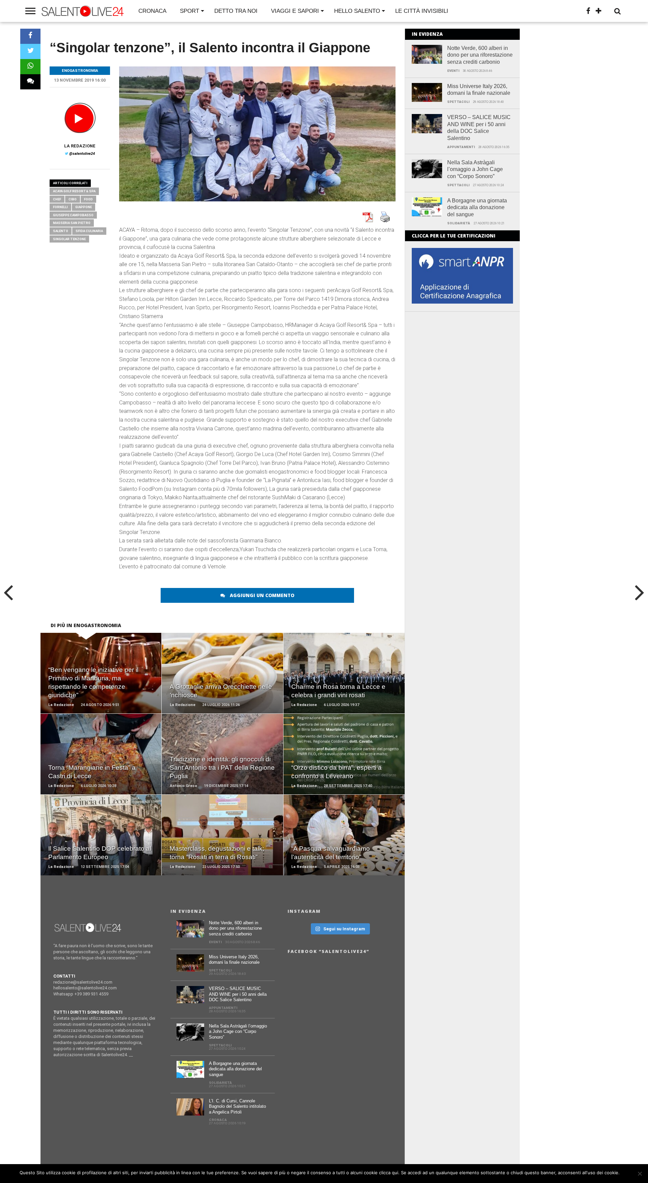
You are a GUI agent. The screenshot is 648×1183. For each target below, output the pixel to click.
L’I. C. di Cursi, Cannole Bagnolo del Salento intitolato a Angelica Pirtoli (237, 1106)
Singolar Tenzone (69, 239)
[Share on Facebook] (30, 36)
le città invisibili (421, 11)
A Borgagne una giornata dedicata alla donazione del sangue (477, 208)
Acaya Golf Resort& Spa (74, 191)
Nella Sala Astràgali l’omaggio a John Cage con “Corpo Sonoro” (475, 169)
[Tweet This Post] (30, 51)
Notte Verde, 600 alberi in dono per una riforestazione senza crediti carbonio (480, 55)
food (88, 199)
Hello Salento (357, 11)
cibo (73, 199)
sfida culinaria (89, 231)
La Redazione (80, 145)
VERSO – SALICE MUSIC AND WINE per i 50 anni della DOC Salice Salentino (479, 127)
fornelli (60, 207)
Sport (189, 11)
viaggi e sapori (295, 11)
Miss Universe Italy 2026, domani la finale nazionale (478, 89)
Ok (626, 1172)
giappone (83, 207)
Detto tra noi (236, 11)
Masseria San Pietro (71, 223)
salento (60, 231)
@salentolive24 (82, 153)
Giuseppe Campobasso (73, 215)
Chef (57, 199)
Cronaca (152, 11)
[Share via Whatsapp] (30, 66)
